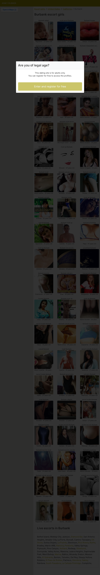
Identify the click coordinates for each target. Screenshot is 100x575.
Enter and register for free (50, 86)
